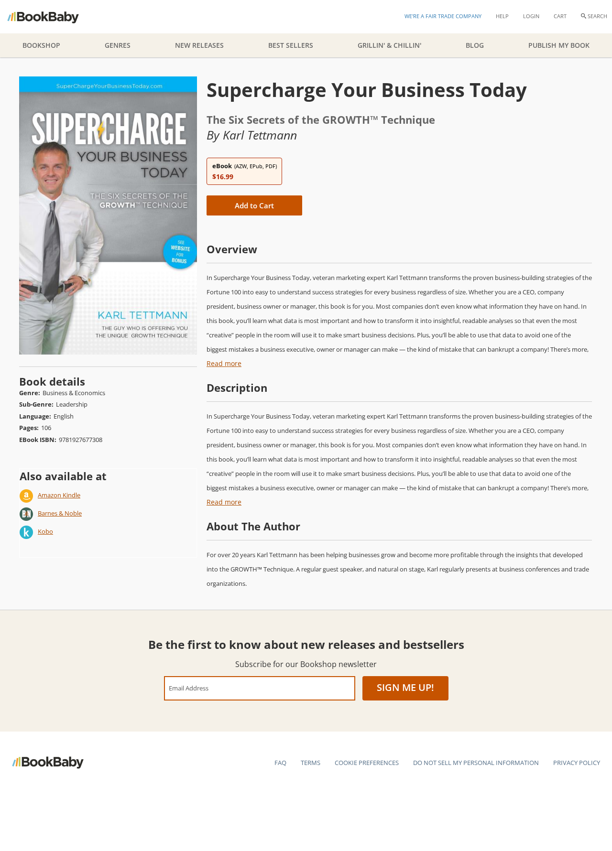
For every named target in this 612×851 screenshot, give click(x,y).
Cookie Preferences (367, 762)
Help (502, 16)
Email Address (188, 688)
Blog (475, 45)
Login (531, 16)
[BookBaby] (51, 16)
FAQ (280, 762)
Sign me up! (405, 687)
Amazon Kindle (59, 495)
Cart (560, 16)
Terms (310, 762)
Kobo (45, 531)
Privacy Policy (576, 762)
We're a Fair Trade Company (442, 16)
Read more (224, 363)
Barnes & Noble (60, 513)
